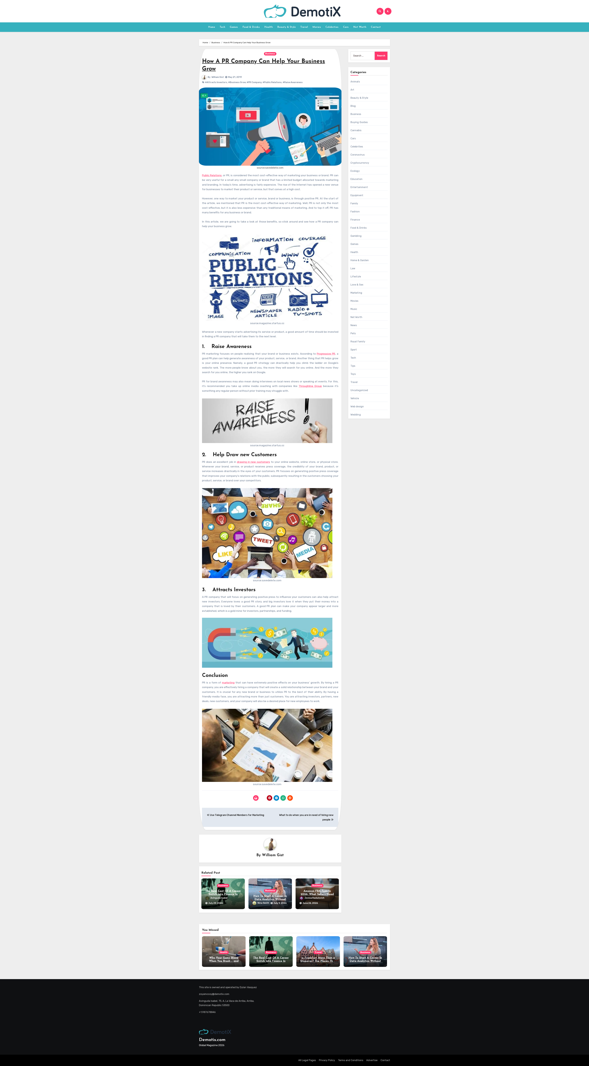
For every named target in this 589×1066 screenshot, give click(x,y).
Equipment (356, 195)
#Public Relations (272, 82)
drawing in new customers (253, 461)
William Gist (218, 77)
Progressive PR (326, 353)
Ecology (355, 170)
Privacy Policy (327, 1060)
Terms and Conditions (350, 1060)
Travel (304, 27)
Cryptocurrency (359, 162)
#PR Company (254, 82)
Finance (355, 219)
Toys (353, 374)
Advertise (371, 1060)
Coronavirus (357, 154)
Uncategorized (359, 390)
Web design (357, 406)
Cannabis (356, 130)
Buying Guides (359, 122)
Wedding (355, 414)
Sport (353, 349)
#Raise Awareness (293, 82)
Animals (355, 81)
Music (353, 309)
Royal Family (357, 341)
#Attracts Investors (216, 82)
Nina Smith (263, 903)
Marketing (356, 292)
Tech (222, 27)
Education (356, 179)
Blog (353, 106)
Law (352, 268)
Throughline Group (310, 386)
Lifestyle (355, 276)
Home (211, 27)
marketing (228, 682)
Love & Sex (357, 284)
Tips (352, 365)
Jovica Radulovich (314, 898)
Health (268, 27)
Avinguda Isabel (219, 898)
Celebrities (332, 27)
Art (352, 89)
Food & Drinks (251, 27)
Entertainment (359, 187)
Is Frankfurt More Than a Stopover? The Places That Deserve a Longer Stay (318, 961)
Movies (316, 27)
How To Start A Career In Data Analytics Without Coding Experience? (270, 899)
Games (234, 27)
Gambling (356, 235)
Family (354, 203)
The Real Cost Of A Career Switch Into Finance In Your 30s (223, 894)
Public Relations (212, 175)
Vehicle (354, 398)
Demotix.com (212, 1039)
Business (270, 53)
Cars (346, 27)
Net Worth (359, 27)
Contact (376, 27)
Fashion (355, 211)
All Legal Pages (307, 1060)
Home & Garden (359, 260)
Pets (353, 333)
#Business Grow (237, 82)
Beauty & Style (286, 27)
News (353, 325)
